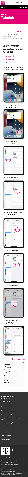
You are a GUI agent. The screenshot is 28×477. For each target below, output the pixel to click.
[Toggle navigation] (22, 7)
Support (3, 14)
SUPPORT (4, 7)
